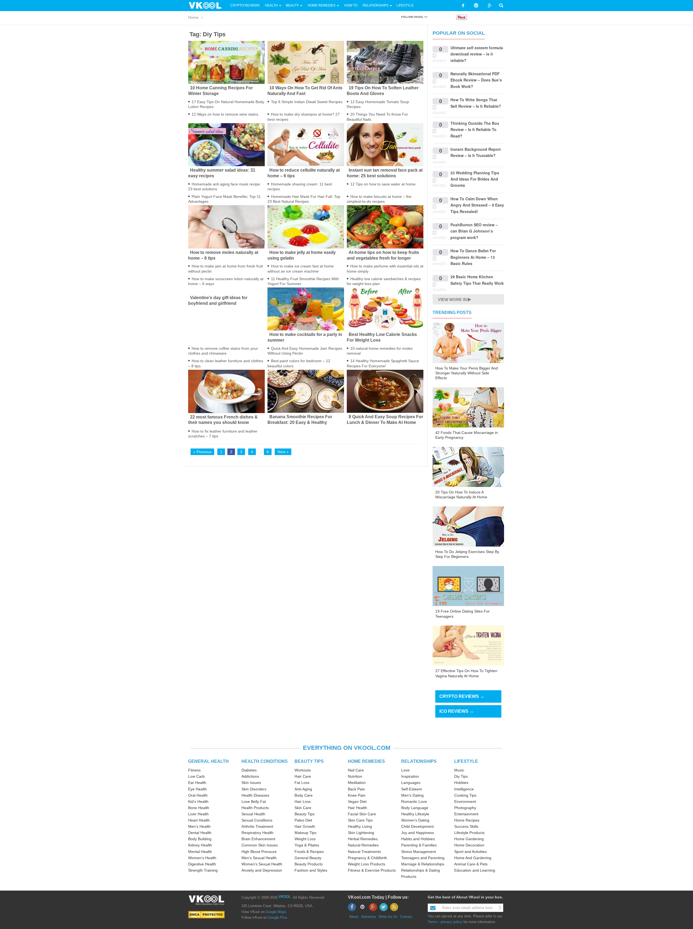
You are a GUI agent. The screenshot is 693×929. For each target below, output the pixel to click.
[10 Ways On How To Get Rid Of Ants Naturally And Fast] (305, 62)
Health (271, 5)
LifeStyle (405, 5)
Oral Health (198, 795)
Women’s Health (202, 858)
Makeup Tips (305, 832)
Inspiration (410, 776)
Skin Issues (251, 782)
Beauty (293, 5)
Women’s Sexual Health (261, 864)
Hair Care (303, 776)
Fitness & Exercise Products (372, 870)
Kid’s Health (198, 801)
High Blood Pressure (259, 851)
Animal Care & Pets (471, 864)
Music (459, 770)
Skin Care (303, 808)
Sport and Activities (470, 851)
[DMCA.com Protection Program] (206, 914)
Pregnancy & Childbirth (367, 858)
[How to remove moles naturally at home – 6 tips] (226, 226)
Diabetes (249, 770)
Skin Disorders (253, 789)
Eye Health (197, 789)
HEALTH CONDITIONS (264, 761)
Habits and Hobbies (418, 839)
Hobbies (461, 782)
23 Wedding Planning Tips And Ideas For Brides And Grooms (474, 179)
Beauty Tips (305, 814)
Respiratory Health (257, 832)
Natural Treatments (364, 851)
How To (350, 5)
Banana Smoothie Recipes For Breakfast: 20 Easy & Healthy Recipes (299, 422)
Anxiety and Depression (261, 870)
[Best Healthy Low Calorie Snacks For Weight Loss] (385, 308)
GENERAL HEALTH (208, 761)
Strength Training (203, 870)
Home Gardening (469, 839)
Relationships (375, 5)
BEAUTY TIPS (309, 761)
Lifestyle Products (469, 832)
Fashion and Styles (311, 870)
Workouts (303, 770)
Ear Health (197, 782)
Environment (465, 801)
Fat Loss (302, 782)
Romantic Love (414, 801)
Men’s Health (199, 826)
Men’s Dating (412, 795)
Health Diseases (255, 795)
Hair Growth (305, 826)
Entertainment (466, 814)
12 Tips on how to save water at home (383, 184)
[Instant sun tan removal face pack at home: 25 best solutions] (385, 144)
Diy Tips (461, 776)
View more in (452, 299)
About (353, 917)
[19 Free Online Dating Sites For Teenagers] (468, 586)
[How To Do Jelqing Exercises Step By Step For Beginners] (468, 526)
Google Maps (276, 912)
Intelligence (464, 789)
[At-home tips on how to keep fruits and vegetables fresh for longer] (385, 226)
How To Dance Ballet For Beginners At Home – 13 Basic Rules (473, 257)
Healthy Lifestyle (415, 814)
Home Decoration (469, 845)
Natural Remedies (363, 845)
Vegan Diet (357, 801)
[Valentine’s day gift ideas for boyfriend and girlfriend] (226, 290)
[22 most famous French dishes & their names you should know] (226, 391)
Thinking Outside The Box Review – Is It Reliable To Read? (474, 129)
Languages (410, 782)
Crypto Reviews (245, 5)
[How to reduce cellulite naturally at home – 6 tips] (305, 144)
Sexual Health (253, 814)
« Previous (202, 452)
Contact (406, 917)
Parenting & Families (419, 845)
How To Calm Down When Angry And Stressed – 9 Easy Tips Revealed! (477, 205)
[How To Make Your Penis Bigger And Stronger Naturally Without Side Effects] (468, 342)
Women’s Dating (415, 820)
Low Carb (196, 776)
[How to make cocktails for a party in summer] (305, 308)
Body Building (199, 839)
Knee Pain (356, 795)
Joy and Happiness (417, 832)
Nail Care (356, 770)
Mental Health (200, 851)
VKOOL (284, 897)
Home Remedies (321, 5)
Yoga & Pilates (307, 845)
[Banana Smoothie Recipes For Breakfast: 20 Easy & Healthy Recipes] (305, 391)
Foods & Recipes (309, 851)
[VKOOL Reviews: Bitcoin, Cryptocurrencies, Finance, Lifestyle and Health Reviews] (207, 5)
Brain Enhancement (258, 839)
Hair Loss (303, 801)
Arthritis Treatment (257, 826)
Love (405, 770)
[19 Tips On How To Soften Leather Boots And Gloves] (385, 62)
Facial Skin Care (362, 814)
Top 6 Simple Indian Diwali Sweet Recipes (306, 102)
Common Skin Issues (259, 845)
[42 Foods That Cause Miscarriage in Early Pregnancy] (468, 407)
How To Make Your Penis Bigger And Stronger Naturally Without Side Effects (466, 373)
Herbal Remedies (363, 839)
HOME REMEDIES (366, 761)
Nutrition (355, 776)
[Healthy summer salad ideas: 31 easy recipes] (226, 144)
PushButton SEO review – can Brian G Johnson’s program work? (474, 231)
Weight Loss (305, 839)
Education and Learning (474, 870)
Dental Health (199, 832)
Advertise (368, 917)
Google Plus (277, 917)
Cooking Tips (465, 795)
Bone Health (198, 808)
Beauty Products (309, 864)
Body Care (304, 795)
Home (193, 17)
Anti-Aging (303, 789)
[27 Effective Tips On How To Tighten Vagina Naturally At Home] (468, 645)
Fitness (194, 770)
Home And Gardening (472, 858)
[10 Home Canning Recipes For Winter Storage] (226, 62)
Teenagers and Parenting (422, 858)
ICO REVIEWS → (456, 711)
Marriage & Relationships (422, 864)
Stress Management (418, 851)
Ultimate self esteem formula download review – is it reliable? (476, 54)
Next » (283, 452)
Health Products (255, 808)
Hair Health (357, 808)
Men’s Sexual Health (259, 858)
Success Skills (466, 826)
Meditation (357, 782)
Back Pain (356, 789)
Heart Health (199, 820)
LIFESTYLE (466, 761)
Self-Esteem (411, 789)
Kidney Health (200, 845)
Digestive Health (202, 864)
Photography (465, 808)
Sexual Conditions (256, 820)
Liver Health (198, 814)
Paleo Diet (303, 820)
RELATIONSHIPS (419, 761)
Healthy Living (360, 826)
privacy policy (451, 922)
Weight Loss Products (366, 864)
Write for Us (388, 917)
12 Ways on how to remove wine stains (225, 114)
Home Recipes (466, 820)
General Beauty (308, 858)
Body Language (414, 808)
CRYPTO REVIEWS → (461, 696)
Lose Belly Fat (253, 801)
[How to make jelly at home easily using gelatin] (305, 226)
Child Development (417, 826)
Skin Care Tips (360, 820)
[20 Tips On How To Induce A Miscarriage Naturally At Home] (468, 466)
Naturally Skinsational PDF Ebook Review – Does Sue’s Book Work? (476, 80)
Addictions (250, 776)
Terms (432, 922)
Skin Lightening (361, 832)
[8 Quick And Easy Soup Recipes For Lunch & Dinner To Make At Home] (385, 391)
